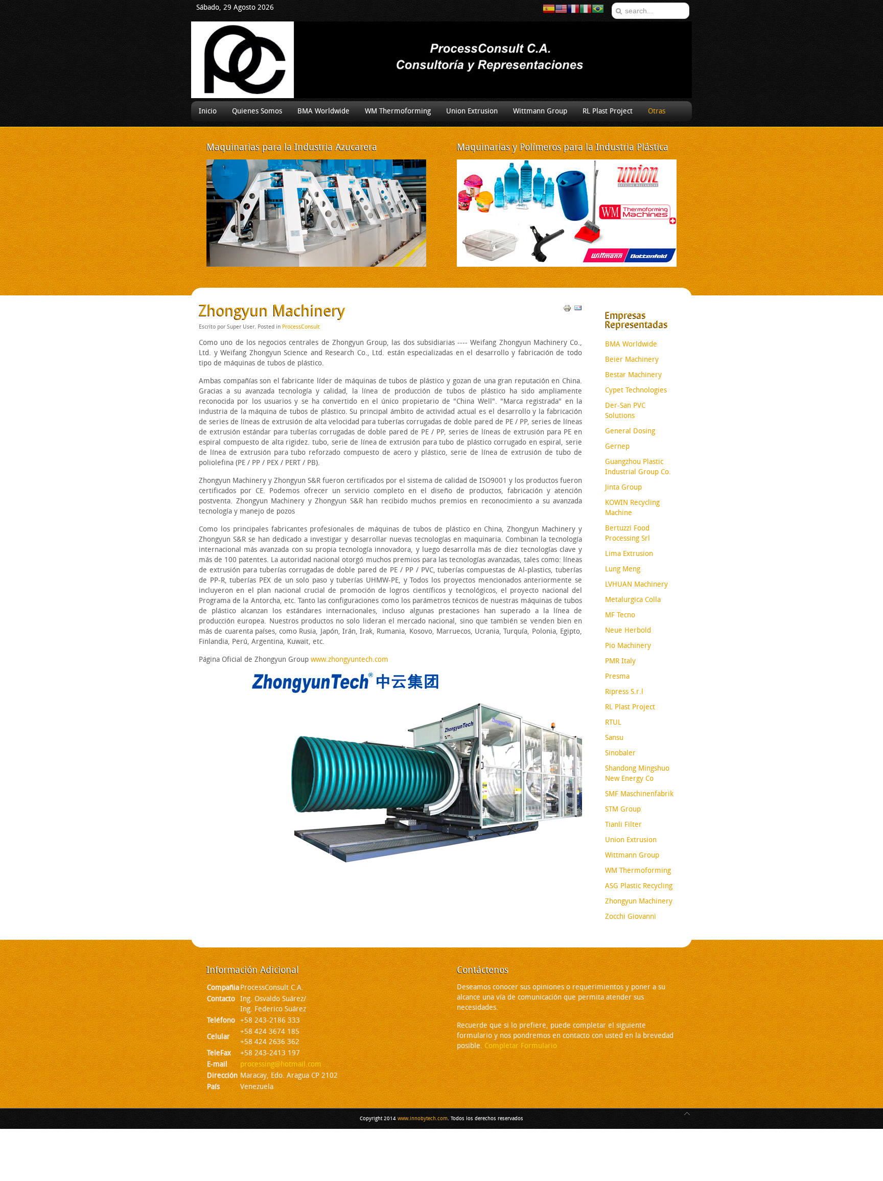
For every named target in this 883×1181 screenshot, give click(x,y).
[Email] (578, 310)
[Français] (573, 8)
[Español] (549, 8)
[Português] (598, 8)
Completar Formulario (520, 1045)
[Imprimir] (567, 310)
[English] (561, 8)
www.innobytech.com (423, 1119)
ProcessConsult (301, 326)
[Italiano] (585, 8)
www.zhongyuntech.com (350, 659)
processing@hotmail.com (280, 1064)
